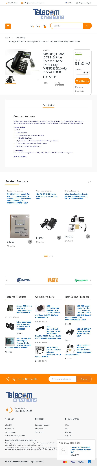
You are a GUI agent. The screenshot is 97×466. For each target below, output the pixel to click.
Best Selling (20, 37)
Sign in (89, 3)
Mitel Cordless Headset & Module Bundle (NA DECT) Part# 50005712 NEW (76, 196)
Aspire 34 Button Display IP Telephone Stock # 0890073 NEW (24, 309)
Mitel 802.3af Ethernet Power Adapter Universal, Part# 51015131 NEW (48, 352)
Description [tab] (48, 105)
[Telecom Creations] (48, 14)
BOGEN (68, 436)
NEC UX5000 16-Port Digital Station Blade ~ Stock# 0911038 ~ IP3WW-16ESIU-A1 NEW (18, 343)
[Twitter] (47, 76)
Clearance (39, 429)
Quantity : (78, 69)
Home (7, 37)
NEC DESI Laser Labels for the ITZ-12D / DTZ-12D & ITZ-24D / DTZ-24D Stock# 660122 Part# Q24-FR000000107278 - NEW (19, 198)
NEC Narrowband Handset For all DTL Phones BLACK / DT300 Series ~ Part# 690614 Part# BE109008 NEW (48, 332)
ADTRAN (68, 432)
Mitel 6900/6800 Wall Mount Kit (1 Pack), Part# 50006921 (24, 325)
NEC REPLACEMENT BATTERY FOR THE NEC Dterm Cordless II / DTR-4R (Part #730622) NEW (47, 312)
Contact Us (9, 429)
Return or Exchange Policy (15, 436)
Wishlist (80, 87)
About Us (8, 425)
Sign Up (84, 379)
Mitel (67, 425)
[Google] (50, 76)
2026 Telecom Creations (17, 461)
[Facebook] (43, 76)
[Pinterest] (54, 76)
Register (82, 3)
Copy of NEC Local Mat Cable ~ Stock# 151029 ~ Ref (81, 449)
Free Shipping (10, 432)
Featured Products (42, 425)
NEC (67, 429)
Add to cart (84, 81)
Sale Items (39, 432)
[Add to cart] (30, 242)
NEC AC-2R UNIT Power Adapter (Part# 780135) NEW (46, 196)
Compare (80, 91)
